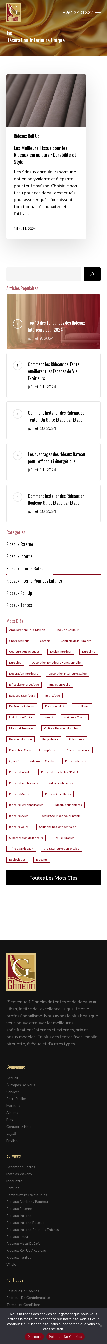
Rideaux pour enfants (68, 805)
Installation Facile (20, 717)
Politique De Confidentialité (28, 1297)
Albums (12, 1112)
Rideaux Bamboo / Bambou (27, 1201)
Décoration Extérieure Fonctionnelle (56, 662)
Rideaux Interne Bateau (26, 568)
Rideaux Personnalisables (26, 805)
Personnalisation (20, 739)
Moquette (14, 1181)
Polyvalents (76, 739)
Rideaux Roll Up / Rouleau (26, 1250)
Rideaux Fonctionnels (23, 783)
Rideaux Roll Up (27, 136)
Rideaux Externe (19, 544)
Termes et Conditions (23, 1304)
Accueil (12, 1078)
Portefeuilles (16, 1098)
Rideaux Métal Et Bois (23, 1243)
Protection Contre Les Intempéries (32, 750)
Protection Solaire (78, 750)
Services (13, 1092)
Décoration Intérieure (23, 673)
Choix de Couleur (67, 630)
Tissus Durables (63, 838)
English (12, 1140)
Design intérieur (61, 651)
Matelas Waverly (19, 1174)
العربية (11, 1133)
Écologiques (17, 859)
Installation (82, 706)
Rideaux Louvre (18, 1236)
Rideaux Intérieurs (61, 783)
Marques (13, 1105)
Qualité (14, 761)
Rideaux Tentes (19, 605)
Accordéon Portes (20, 1167)
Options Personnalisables (61, 728)
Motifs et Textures (21, 728)
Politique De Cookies (22, 1291)
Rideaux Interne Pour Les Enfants (34, 580)
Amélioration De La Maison (27, 630)
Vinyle (11, 1264)
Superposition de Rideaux (26, 838)
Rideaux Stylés (18, 816)
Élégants (42, 859)
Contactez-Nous (19, 1126)
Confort (45, 641)
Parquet (12, 1188)
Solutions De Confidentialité (57, 827)
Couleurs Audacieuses (24, 651)
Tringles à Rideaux (21, 848)
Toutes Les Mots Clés (53, 878)
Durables (15, 662)
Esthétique (52, 695)
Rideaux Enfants (20, 772)
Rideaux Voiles (19, 827)
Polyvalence (50, 739)
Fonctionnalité (54, 706)
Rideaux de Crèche (42, 761)
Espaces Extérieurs (22, 695)
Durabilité (88, 651)
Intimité (48, 717)
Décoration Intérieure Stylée (68, 673)
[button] (98, 12)
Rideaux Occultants (58, 794)
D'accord (34, 1337)
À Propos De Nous (20, 1085)
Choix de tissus (19, 641)
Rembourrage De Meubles (26, 1195)
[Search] (92, 274)
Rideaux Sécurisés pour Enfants (60, 816)
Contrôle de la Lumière (76, 641)
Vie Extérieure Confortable (61, 848)
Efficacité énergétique (24, 684)
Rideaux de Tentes (77, 761)
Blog (9, 1119)
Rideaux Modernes (22, 794)
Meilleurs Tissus (75, 717)
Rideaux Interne (19, 556)
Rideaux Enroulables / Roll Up (60, 772)
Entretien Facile (59, 684)
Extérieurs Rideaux (22, 706)
